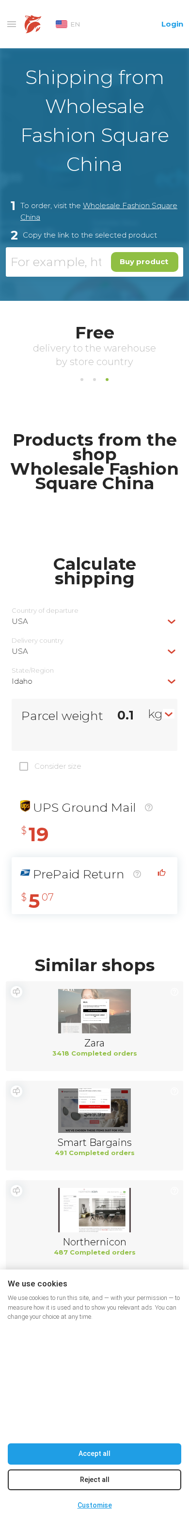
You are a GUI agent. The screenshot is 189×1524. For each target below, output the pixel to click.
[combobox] (94, 621)
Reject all (95, 1479)
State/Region (33, 670)
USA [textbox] (20, 621)
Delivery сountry (37, 640)
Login (172, 23)
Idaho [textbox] (22, 681)
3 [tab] (107, 379)
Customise (95, 1505)
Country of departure (45, 610)
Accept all (94, 1453)
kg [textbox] (155, 713)
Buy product (144, 261)
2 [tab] (94, 379)
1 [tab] (82, 379)
